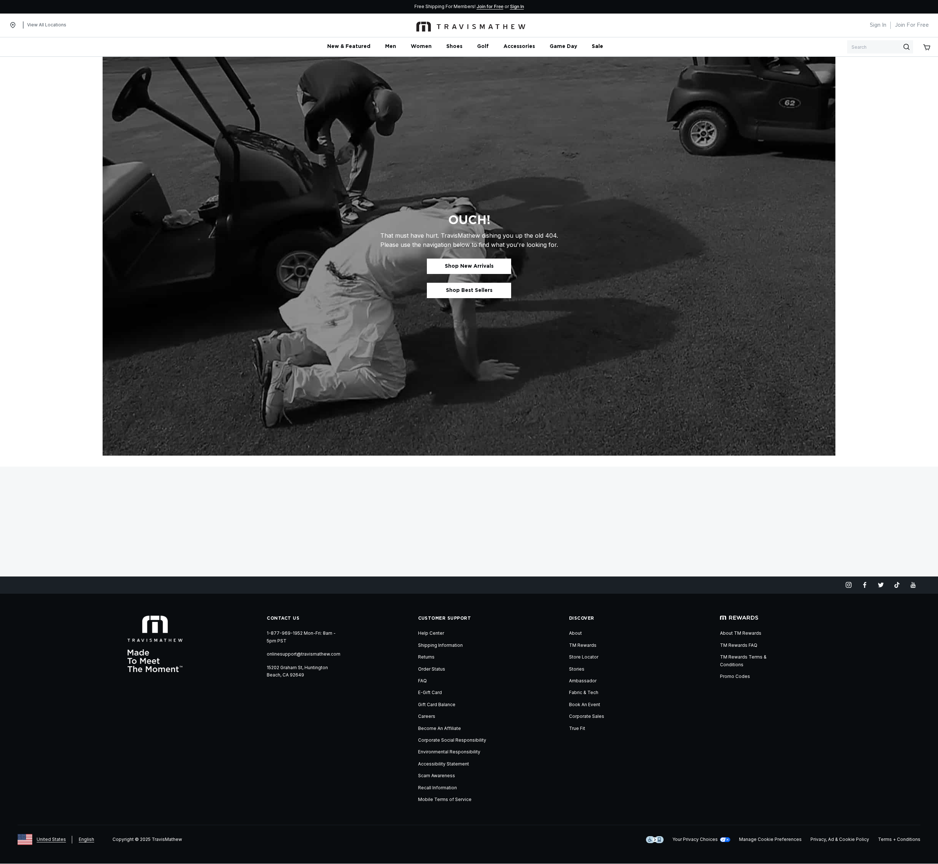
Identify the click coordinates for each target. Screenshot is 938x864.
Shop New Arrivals (469, 266)
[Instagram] (848, 585)
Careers (426, 716)
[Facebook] (864, 585)
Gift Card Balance (436, 704)
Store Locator (583, 657)
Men (390, 46)
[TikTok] (897, 585)
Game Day (563, 46)
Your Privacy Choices (695, 839)
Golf (483, 46)
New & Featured (348, 46)
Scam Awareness (436, 775)
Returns (426, 657)
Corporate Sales (586, 716)
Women (421, 46)
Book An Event (584, 704)
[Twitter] (881, 585)
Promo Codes (735, 676)
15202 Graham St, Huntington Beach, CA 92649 (297, 671)
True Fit (577, 728)
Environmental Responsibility (449, 751)
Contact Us (283, 618)
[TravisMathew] (471, 25)
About (575, 633)
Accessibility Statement (443, 764)
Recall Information (437, 787)
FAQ (422, 680)
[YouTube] (913, 585)
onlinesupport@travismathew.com (303, 654)
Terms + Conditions (899, 839)
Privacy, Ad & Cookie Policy (839, 839)
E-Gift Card (430, 692)
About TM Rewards (740, 633)
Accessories (519, 46)
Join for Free (490, 6)
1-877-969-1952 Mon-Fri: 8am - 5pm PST (301, 636)
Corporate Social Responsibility (452, 740)
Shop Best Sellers (469, 290)
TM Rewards (583, 645)
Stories (576, 669)
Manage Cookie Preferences (770, 839)
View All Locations (46, 24)
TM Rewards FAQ (738, 645)
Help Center (431, 633)
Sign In (517, 6)
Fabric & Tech (583, 692)
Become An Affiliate (439, 728)
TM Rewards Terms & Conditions (743, 660)
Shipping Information (440, 645)
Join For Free (912, 25)
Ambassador (583, 680)
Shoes (454, 46)
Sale (597, 46)
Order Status (431, 669)
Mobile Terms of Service (445, 799)
